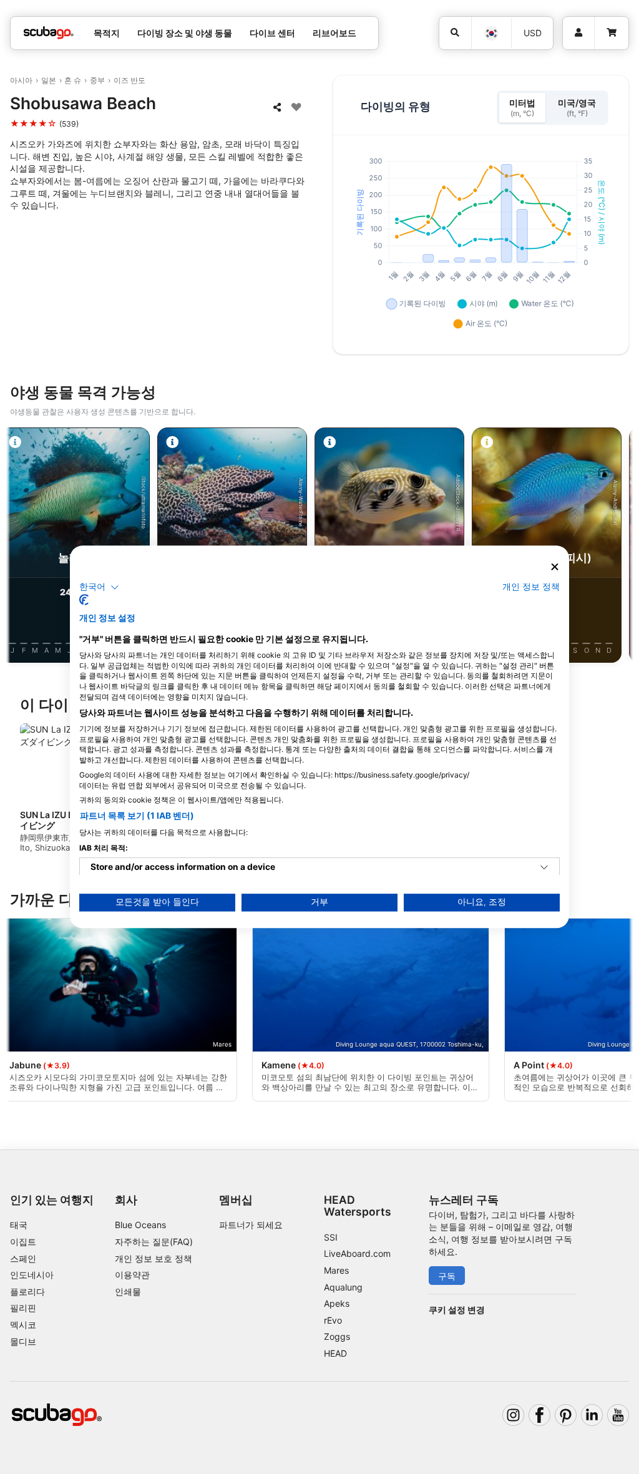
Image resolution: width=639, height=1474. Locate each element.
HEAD (335, 1353)
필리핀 (23, 1307)
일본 (48, 80)
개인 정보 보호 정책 (153, 1258)
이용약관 (132, 1274)
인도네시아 (32, 1274)
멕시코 (23, 1324)
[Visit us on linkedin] (592, 1415)
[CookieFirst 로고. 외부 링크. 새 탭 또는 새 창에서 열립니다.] (84, 600)
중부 (97, 80)
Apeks (336, 1303)
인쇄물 (128, 1291)
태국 (18, 1224)
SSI (331, 1237)
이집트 (23, 1241)
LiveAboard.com (357, 1253)
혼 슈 (72, 80)
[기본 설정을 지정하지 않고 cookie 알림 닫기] (555, 567)
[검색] (455, 33)
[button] (99, 587)
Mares (336, 1270)
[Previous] (20, 547)
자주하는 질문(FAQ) (154, 1241)
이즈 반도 (129, 80)
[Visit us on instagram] (513, 1415)
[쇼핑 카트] (611, 33)
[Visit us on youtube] (618, 1415)
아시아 (21, 80)
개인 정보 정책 (531, 587)
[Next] (618, 547)
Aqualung (343, 1287)
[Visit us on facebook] (539, 1415)
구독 (447, 1276)
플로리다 (27, 1291)
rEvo (333, 1320)
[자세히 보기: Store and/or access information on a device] (544, 868)
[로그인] (578, 33)
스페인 (23, 1258)
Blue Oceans (140, 1224)
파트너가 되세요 (251, 1224)
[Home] (49, 32)
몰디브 (23, 1341)
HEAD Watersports (357, 1205)
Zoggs (337, 1336)
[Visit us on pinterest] (566, 1415)
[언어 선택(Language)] (490, 33)
